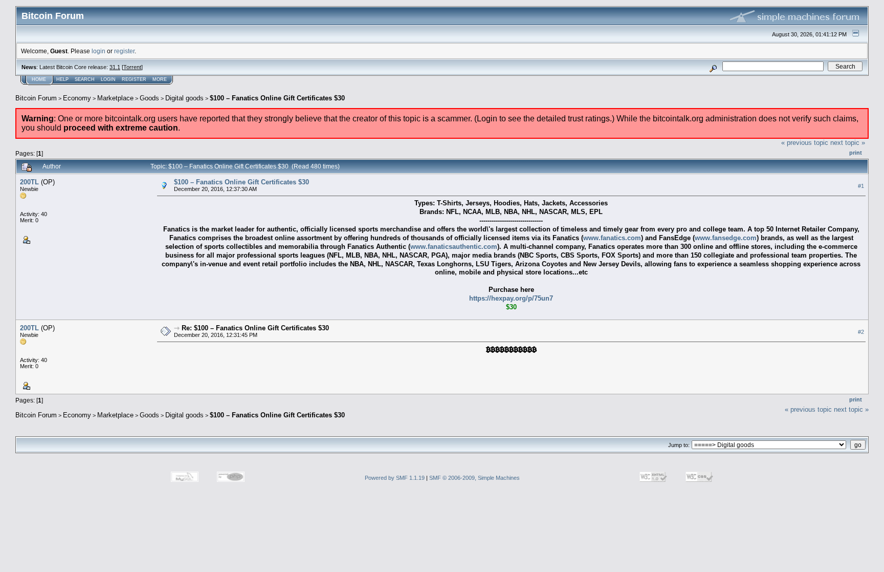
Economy (77, 98)
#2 (861, 332)
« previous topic (804, 142)
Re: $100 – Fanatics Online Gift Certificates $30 (255, 328)
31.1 (114, 67)
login (98, 51)
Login (108, 79)
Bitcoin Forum (36, 98)
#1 (861, 186)
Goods (149, 98)
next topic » (847, 142)
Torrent (132, 67)
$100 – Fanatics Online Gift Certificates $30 (277, 98)
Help (62, 79)
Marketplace (115, 98)
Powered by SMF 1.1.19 (395, 478)
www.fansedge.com (726, 238)
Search (85, 79)
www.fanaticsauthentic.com (453, 246)
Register (134, 79)
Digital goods (184, 98)
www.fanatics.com (612, 238)
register (124, 51)
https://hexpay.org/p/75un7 (511, 298)
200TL (29, 182)
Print (855, 153)
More (159, 79)
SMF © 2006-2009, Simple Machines (474, 478)
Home (39, 79)
